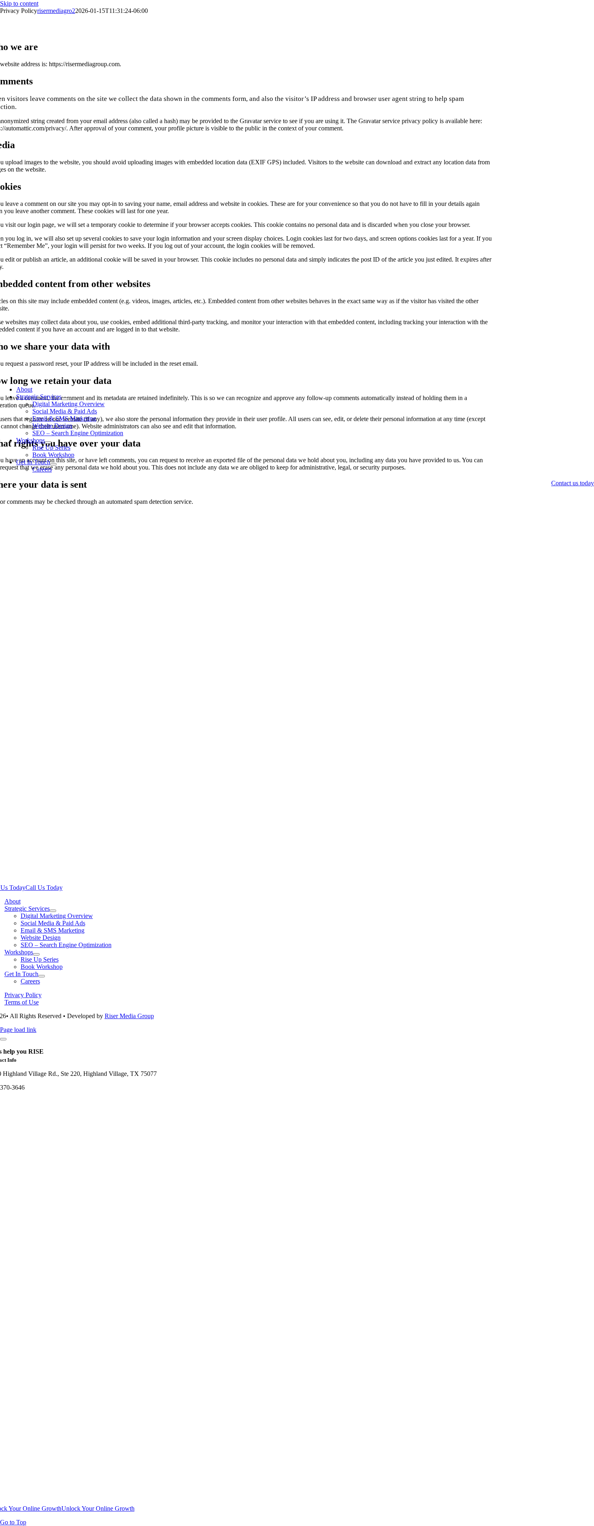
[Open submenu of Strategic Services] (64, 399)
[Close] (3, 1039)
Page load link (18, 1029)
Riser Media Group (129, 1015)
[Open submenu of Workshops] (48, 442)
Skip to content (19, 3)
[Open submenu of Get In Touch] (53, 464)
